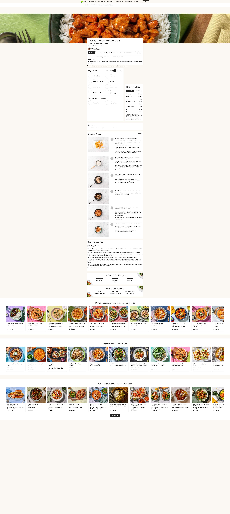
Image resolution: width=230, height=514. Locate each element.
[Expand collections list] (115, 283)
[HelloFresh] (83, 2)
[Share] (141, 53)
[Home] (86, 5)
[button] (105, 70)
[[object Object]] (138, 53)
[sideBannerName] (134, 75)
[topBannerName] (115, 10)
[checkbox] (88, 45)
